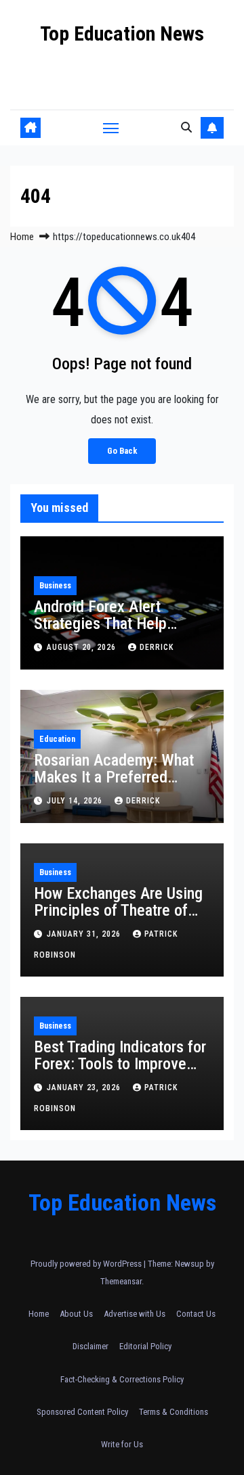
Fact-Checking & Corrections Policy (122, 1379)
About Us (76, 1314)
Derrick (157, 647)
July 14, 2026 (76, 800)
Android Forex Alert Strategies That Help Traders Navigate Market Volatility (114, 632)
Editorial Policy (145, 1346)
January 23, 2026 (85, 1087)
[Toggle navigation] (111, 127)
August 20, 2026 (83, 647)
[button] (186, 127)
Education (57, 739)
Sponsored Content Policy (82, 1412)
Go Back (122, 451)
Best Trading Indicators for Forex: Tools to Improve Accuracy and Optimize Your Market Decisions (120, 1072)
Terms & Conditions (173, 1412)
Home (22, 237)
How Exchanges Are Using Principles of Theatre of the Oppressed (118, 910)
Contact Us (196, 1314)
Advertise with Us (134, 1314)
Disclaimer (90, 1346)
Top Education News (122, 33)
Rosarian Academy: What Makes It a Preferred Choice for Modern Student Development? (121, 785)
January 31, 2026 (85, 934)
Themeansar (121, 1281)
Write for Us (122, 1444)
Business (55, 585)
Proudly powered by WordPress (87, 1264)
